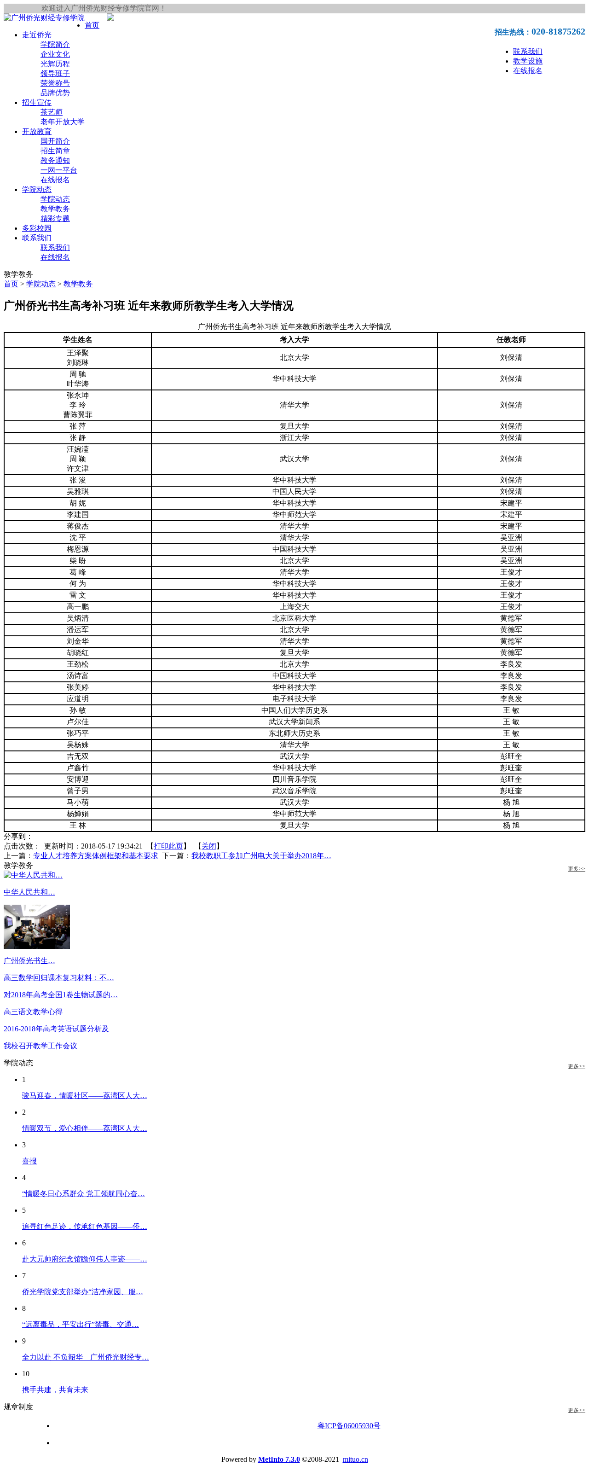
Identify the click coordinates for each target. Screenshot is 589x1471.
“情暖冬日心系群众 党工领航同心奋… (83, 1194)
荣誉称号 (55, 83)
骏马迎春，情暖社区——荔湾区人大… (84, 1095)
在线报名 (528, 71)
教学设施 (528, 61)
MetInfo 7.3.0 (279, 1459)
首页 (92, 25)
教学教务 (55, 209)
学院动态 (37, 189)
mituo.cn (355, 1459)
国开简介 (55, 141)
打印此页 (168, 846)
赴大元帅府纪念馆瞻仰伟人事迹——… (84, 1259)
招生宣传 (37, 102)
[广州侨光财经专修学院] (44, 18)
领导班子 (55, 73)
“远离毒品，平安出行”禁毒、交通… (80, 1324)
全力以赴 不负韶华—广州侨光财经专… (85, 1357)
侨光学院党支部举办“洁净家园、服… (82, 1292)
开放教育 (37, 131)
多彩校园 (37, 228)
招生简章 (55, 151)
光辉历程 (55, 64)
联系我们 (528, 51)
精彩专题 (55, 218)
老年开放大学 (62, 122)
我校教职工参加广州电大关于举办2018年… (261, 856)
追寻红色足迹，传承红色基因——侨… (84, 1226)
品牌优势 (55, 93)
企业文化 (55, 54)
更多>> (576, 869)
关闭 (209, 846)
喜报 (29, 1161)
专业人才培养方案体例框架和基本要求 (95, 856)
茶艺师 (51, 112)
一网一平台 (58, 170)
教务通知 (55, 160)
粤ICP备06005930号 (349, 1426)
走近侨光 (37, 35)
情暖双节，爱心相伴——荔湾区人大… (84, 1128)
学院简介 (55, 44)
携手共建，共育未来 (55, 1390)
